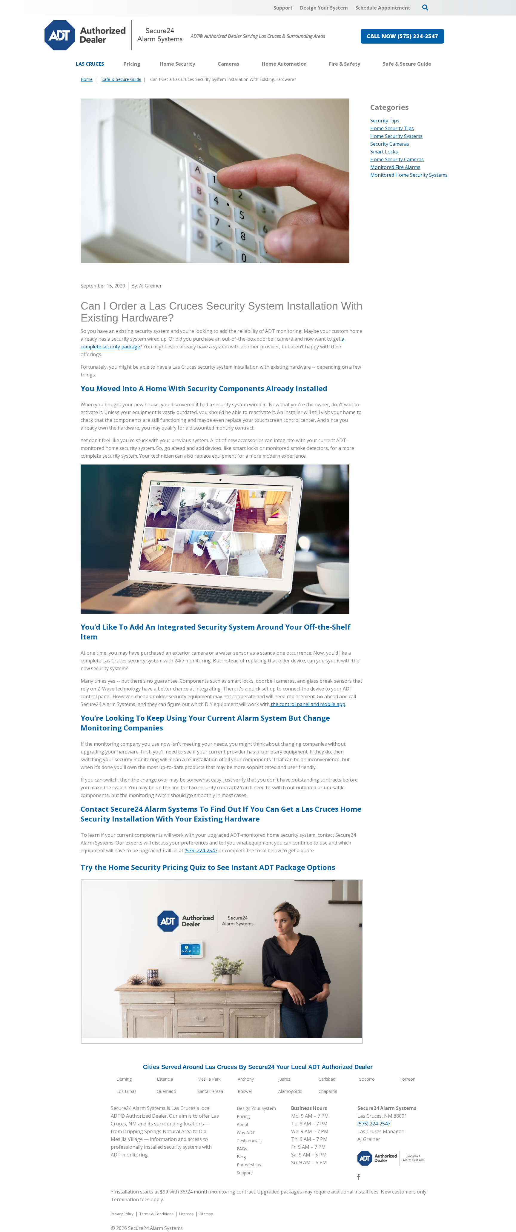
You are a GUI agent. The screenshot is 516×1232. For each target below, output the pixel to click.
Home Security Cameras (397, 159)
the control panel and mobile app (307, 704)
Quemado (166, 1091)
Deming (124, 1079)
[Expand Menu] (197, 64)
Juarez (284, 1079)
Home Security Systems (396, 136)
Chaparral (328, 1091)
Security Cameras (389, 144)
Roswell (245, 1091)
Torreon (407, 1079)
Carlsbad (327, 1079)
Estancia (165, 1079)
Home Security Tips (392, 128)
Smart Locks (384, 151)
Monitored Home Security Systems (409, 175)
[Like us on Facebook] (359, 1178)
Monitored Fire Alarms (395, 167)
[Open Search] (425, 7)
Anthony (246, 1079)
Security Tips (384, 120)
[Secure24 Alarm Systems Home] (113, 35)
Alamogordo (290, 1091)
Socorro (367, 1079)
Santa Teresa (210, 1091)
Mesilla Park (209, 1079)
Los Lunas (126, 1091)
